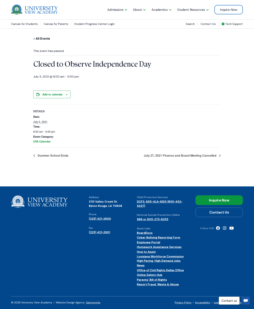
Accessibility (202, 302)
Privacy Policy (183, 302)
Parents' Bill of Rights (152, 280)
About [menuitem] (137, 10)
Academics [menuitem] (160, 10)
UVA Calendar (42, 141)
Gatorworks (93, 302)
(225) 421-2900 (100, 219)
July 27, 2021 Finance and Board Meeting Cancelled (180, 155)
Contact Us (208, 24)
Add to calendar (52, 94)
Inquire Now (219, 200)
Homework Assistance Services (159, 247)
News (140, 265)
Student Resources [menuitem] (191, 10)
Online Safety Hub (149, 275)
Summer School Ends (52, 155)
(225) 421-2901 (99, 232)
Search (190, 24)
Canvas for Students (24, 24)
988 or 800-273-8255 (152, 219)
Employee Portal (148, 242)
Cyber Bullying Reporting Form (158, 237)
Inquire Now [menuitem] (228, 10)
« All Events (41, 38)
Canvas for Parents (56, 24)
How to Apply (146, 252)
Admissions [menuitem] (115, 10)
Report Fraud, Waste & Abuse (158, 284)
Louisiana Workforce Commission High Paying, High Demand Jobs (160, 259)
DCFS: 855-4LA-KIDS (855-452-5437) (159, 204)
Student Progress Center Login (94, 24)
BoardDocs (144, 233)
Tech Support (233, 24)
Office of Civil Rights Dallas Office (160, 270)
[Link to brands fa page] (218, 228)
